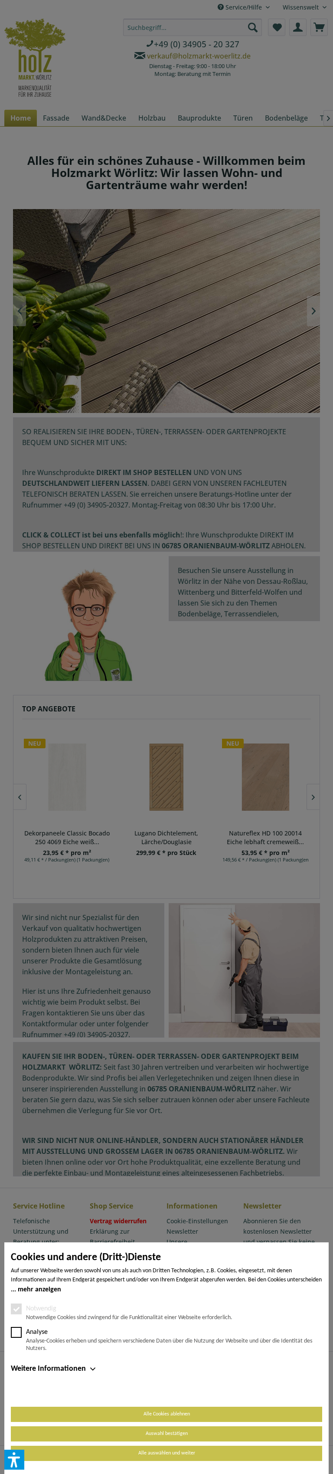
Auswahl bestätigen (167, 1433)
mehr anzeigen (39, 1289)
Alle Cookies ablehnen (167, 1414)
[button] (14, 1460)
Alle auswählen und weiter (166, 1453)
